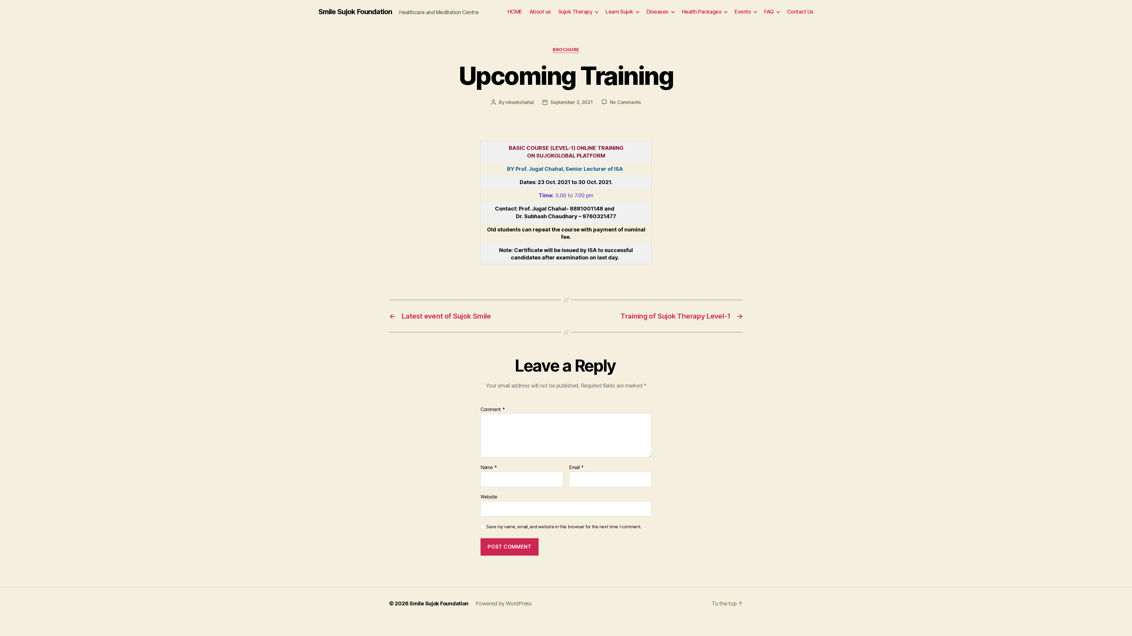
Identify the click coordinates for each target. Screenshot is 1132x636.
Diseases (657, 12)
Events (743, 12)
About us (540, 12)
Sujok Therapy (575, 12)
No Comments (625, 102)
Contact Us (800, 12)
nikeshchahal (520, 102)
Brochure (566, 49)
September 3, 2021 (571, 102)
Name (489, 467)
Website (489, 496)
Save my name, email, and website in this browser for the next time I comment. (563, 526)
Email (576, 467)
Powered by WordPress (503, 603)
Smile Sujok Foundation (355, 11)
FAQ (769, 12)
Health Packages (702, 12)
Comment (493, 409)
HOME (515, 12)
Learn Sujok (619, 12)
